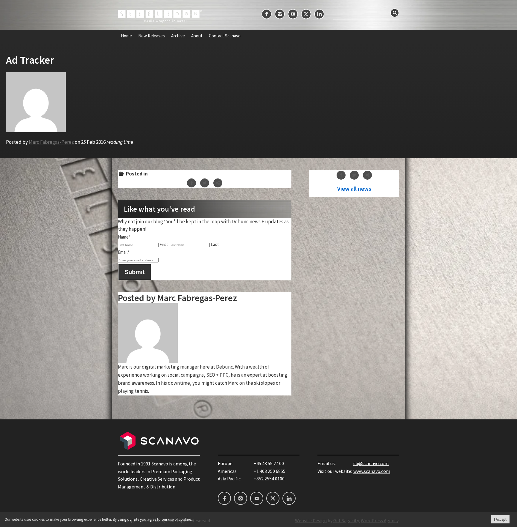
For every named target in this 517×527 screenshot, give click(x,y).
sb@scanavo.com (371, 463)
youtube (292, 14)
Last (215, 244)
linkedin (319, 14)
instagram (279, 14)
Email (123, 252)
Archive (178, 36)
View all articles (354, 188)
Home (126, 36)
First (163, 244)
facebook (266, 14)
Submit (134, 272)
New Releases (151, 36)
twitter (306, 14)
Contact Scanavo (225, 36)
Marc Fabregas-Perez (51, 142)
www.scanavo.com (371, 471)
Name (124, 237)
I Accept (500, 519)
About (197, 36)
